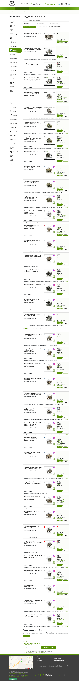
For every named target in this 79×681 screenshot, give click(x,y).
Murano (58, 302)
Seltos (58, 65)
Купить (65, 42)
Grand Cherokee (60, 198)
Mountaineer (59, 366)
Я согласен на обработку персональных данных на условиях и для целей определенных (38, 652)
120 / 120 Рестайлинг (61, 501)
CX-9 (58, 469)
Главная (10, 11)
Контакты (32, 8)
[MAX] (40, 675)
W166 (58, 141)
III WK (58, 200)
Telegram (62, 4)
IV (57, 383)
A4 (57, 617)
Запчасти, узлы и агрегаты (21, 8)
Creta (58, 80)
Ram (58, 425)
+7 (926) (64, 3)
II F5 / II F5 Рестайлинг (61, 604)
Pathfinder (59, 316)
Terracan (58, 257)
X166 (58, 126)
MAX (66, 4)
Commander (59, 183)
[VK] (35, 675)
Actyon (58, 351)
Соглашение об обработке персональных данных (17, 673)
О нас (38, 8)
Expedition (59, 410)
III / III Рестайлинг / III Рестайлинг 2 (63, 338)
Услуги (11, 8)
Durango (58, 95)
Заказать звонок (48, 647)
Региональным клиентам (59, 660)
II (57, 412)
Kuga (58, 395)
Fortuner (58, 484)
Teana (58, 213)
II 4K (58, 575)
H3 (57, 154)
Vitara (58, 528)
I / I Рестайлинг (59, 52)
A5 (57, 602)
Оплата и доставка (57, 658)
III (57, 368)
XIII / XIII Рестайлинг (60, 171)
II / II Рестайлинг (60, 353)
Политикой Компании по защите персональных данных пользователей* (36, 652)
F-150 (58, 169)
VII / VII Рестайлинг (60, 245)
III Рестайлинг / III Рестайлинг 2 (62, 97)
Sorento (58, 228)
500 (58, 36)
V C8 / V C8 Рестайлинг (61, 590)
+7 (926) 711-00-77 (65, 675)
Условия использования (20, 676)
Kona (58, 50)
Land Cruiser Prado (60, 499)
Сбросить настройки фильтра (55, 26)
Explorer (58, 381)
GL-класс (58, 124)
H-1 (57, 514)
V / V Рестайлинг (60, 442)
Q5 (57, 558)
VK (69, 4)
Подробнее (60, 42)
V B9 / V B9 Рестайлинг (61, 619)
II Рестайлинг (59, 545)
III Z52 (58, 304)
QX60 (58, 272)
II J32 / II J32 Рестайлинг (61, 215)
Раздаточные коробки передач (32, 11)
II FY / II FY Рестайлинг (61, 560)
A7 (57, 573)
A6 (57, 588)
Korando (58, 336)
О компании (39, 660)
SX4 (58, 543)
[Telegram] (38, 675)
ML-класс (58, 139)
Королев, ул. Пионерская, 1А (48, 675)
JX (57, 287)
